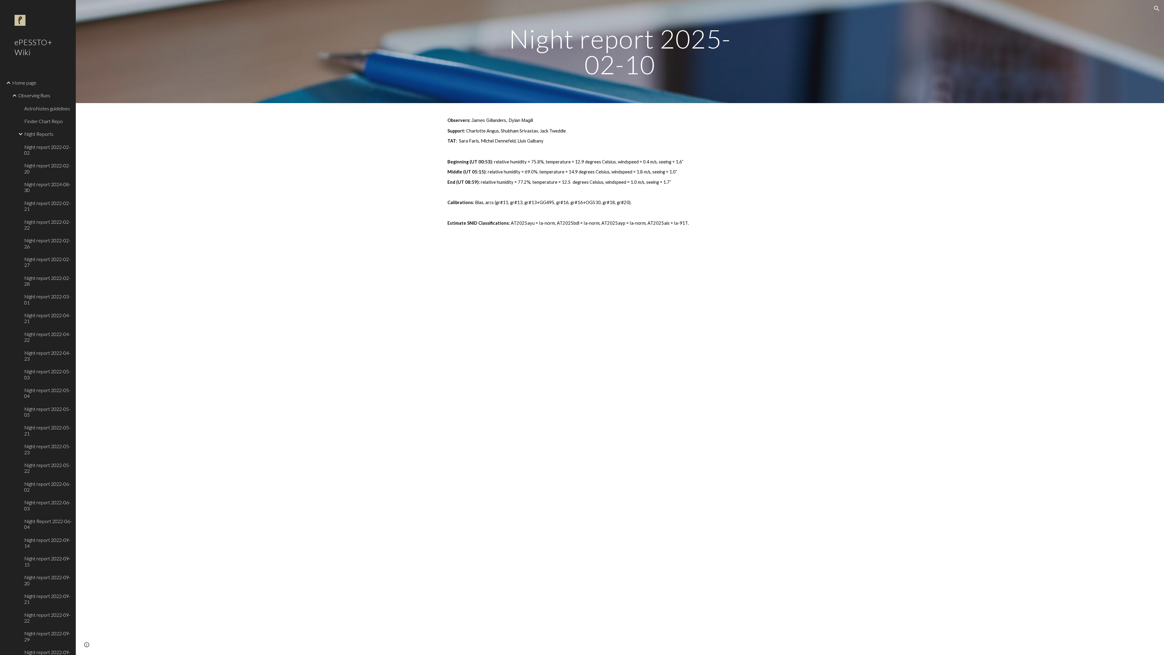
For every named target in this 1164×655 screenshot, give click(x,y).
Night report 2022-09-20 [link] (47, 580)
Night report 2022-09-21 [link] (47, 599)
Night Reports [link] (38, 134)
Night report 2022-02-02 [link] (47, 150)
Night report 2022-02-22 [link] (47, 224)
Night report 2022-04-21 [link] (47, 318)
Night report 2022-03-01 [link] (47, 299)
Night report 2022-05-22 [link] (47, 468)
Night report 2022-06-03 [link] (47, 505)
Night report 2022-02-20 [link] (47, 168)
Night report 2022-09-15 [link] (47, 561)
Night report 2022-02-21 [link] (47, 206)
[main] (620, 51)
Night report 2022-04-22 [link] (47, 337)
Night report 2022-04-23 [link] (47, 355)
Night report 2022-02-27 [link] (47, 262)
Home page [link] (24, 83)
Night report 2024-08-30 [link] (47, 187)
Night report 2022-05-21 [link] (47, 430)
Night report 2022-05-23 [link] (47, 449)
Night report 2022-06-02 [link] (47, 486)
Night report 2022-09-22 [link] (47, 617)
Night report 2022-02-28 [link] (47, 281)
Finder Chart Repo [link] (43, 121)
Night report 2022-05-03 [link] (47, 374)
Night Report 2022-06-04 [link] (48, 524)
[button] (1156, 8)
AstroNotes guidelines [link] (47, 108)
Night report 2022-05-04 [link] (47, 393)
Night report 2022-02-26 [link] (47, 243)
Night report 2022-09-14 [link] (47, 543)
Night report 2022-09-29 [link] (47, 636)
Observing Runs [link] (34, 95)
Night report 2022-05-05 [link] (47, 412)
